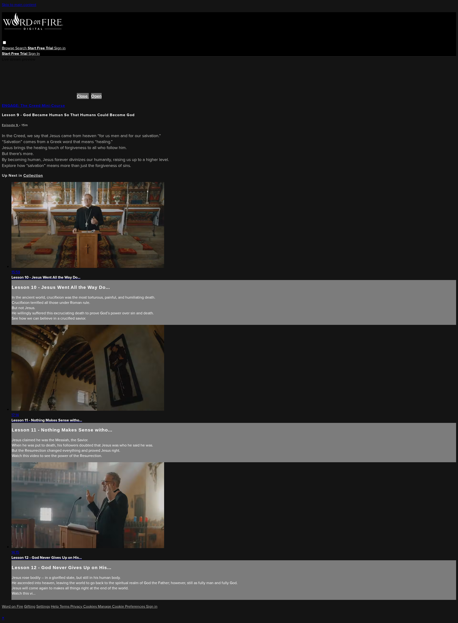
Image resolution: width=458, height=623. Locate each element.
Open (96, 96)
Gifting (29, 606)
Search (21, 48)
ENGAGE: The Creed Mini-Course (33, 105)
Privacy (76, 606)
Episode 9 (10, 125)
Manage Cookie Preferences (122, 606)
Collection (33, 175)
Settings (43, 606)
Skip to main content (19, 4)
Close (83, 96)
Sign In (34, 53)
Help (55, 606)
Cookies (90, 606)
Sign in (60, 48)
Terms (65, 606)
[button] (4, 42)
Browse (8, 48)
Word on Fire (12, 606)
